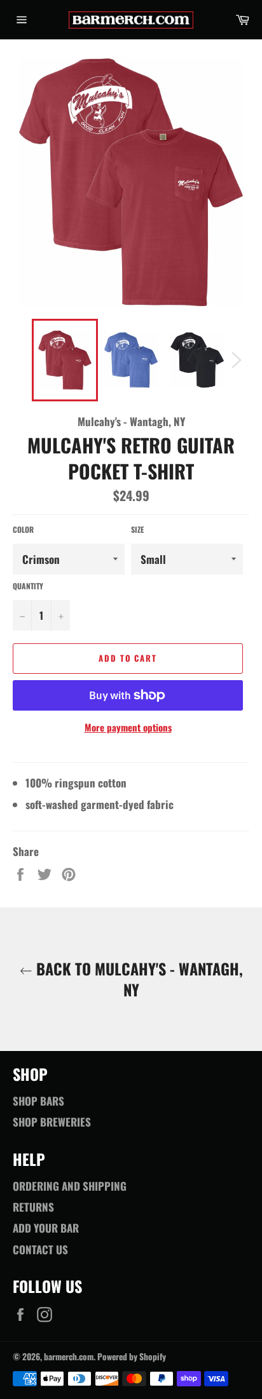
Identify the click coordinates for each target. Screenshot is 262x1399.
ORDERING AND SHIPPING (70, 1186)
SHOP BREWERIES (52, 1122)
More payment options (128, 727)
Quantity (28, 586)
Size (137, 530)
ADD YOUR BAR (46, 1228)
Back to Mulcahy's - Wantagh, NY (137, 979)
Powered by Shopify (131, 1356)
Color (23, 530)
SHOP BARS (38, 1101)
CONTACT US (40, 1249)
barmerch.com (68, 1356)
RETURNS (33, 1207)
